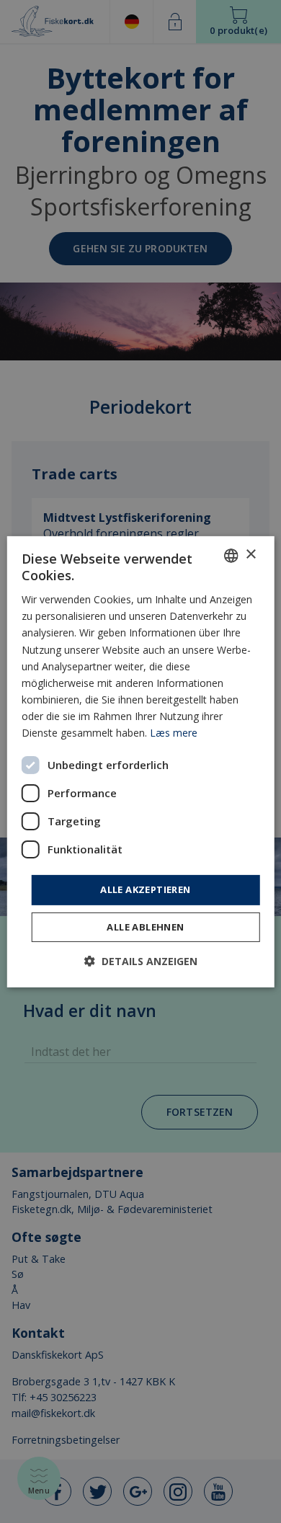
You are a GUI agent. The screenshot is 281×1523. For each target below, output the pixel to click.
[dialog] (141, 761)
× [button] (250, 554)
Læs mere (173, 733)
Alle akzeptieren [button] (145, 889)
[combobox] (230, 555)
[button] (140, 961)
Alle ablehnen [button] (145, 926)
